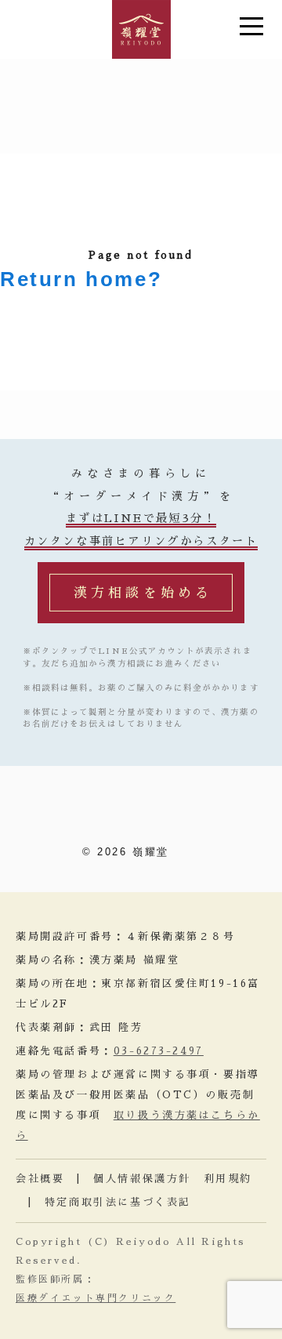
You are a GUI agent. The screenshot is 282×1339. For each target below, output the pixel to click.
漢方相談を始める (143, 593)
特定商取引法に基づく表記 (118, 1202)
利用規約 (228, 1179)
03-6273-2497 (159, 1051)
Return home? (81, 279)
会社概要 (40, 1179)
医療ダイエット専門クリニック (95, 1298)
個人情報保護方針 (142, 1179)
